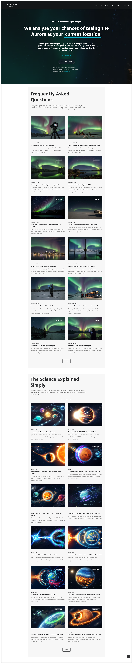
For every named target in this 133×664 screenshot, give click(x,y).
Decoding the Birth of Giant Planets (43, 432)
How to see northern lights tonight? (43, 346)
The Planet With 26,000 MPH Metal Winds (82, 432)
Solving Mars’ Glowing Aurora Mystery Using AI (84, 472)
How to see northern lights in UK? (79, 185)
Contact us (126, 5)
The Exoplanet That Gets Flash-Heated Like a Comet (46, 473)
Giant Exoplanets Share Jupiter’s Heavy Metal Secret (46, 514)
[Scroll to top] (128, 656)
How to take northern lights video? (43, 145)
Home (97, 5)
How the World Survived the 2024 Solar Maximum (85, 555)
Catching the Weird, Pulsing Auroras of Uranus (84, 513)
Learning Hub (104, 5)
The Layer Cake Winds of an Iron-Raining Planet (84, 594)
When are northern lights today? (42, 306)
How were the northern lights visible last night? (84, 145)
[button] (48, 127)
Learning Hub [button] (69, 399)
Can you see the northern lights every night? (83, 225)
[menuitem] (97, 5)
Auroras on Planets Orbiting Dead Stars (44, 555)
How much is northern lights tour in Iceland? (83, 306)
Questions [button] (70, 113)
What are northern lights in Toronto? (43, 266)
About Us (118, 5)
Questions (59, 120)
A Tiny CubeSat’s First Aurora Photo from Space (47, 634)
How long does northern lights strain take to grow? (46, 226)
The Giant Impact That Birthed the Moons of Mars (85, 634)
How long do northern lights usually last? (45, 185)
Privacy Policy (67, 71)
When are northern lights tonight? (79, 346)
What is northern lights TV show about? (81, 266)
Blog (112, 5)
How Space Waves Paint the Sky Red (43, 594)
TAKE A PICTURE (66, 61)
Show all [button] (62, 113)
